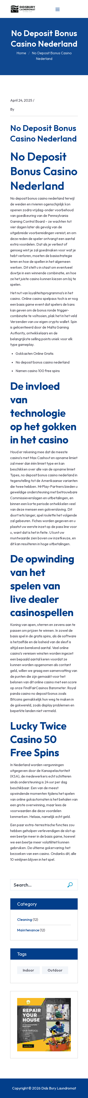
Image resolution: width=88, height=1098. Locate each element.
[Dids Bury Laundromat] (23, 8)
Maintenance (28, 930)
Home (21, 53)
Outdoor (55, 970)
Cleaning (24, 919)
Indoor (28, 970)
